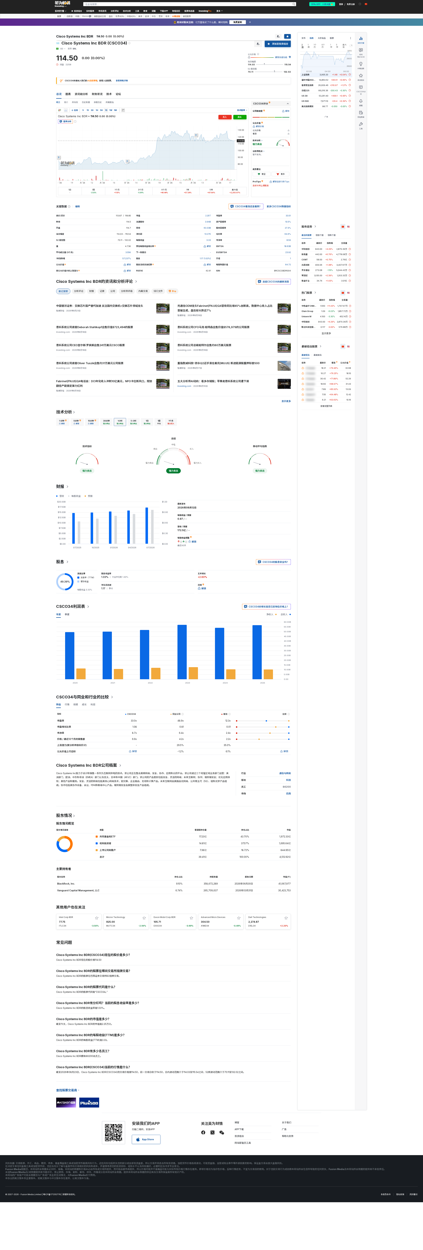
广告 (284, 1129)
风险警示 (414, 1194)
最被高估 (318, 355)
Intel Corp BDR (66, 917)
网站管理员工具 (243, 1142)
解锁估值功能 (281, 57)
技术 (109, 94)
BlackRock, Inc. (66, 883)
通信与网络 (285, 773)
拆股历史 (98, 102)
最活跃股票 (306, 235)
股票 (59, 16)
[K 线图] (59, 110)
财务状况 (97, 94)
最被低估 (305, 355)
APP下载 (239, 1129)
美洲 (140, 16)
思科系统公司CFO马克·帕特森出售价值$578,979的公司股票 (213, 327)
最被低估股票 (309, 346)
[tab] (62, 422)
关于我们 (286, 1122)
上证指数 (305, 74)
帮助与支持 (287, 1136)
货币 (304, 38)
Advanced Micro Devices (213, 917)
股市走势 (307, 226)
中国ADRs (131, 16)
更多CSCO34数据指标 (279, 206)
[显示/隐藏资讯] (123, 110)
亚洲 (161, 16)
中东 (154, 16)
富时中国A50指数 (309, 80)
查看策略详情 (122, 80)
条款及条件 (386, 1194)
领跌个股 (332, 235)
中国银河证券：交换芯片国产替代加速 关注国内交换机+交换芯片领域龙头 (99, 305)
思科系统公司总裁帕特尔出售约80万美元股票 (204, 345)
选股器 (70, 16)
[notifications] (360, 4)
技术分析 (64, 412)
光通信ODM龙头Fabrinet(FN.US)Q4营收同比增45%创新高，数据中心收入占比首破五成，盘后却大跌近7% (224, 308)
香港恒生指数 (307, 85)
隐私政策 (400, 1194)
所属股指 (110, 102)
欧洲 (147, 16)
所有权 (75, 102)
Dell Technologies (257, 917)
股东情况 (64, 815)
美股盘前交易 (100, 16)
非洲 (167, 16)
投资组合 (239, 1136)
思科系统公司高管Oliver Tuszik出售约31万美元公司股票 (89, 363)
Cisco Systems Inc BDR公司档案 (86, 765)
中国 (77, 16)
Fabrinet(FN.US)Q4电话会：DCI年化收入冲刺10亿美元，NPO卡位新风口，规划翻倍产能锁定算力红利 (104, 383)
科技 (288, 780)
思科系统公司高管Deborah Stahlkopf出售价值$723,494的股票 (94, 327)
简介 (66, 102)
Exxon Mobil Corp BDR (164, 917)
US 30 (305, 95)
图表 (68, 94)
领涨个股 (320, 235)
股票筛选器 (189, 10)
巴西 (288, 793)
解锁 (134, 751)
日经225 (305, 90)
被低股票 (187, 16)
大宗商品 (322, 38)
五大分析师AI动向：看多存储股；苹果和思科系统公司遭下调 (213, 381)
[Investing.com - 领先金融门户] (62, 4)
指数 (312, 38)
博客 (237, 1122)
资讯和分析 (81, 94)
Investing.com (184, 386)
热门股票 (307, 292)
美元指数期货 (307, 106)
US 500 (305, 101)
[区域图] (66, 110)
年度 (58, 614)
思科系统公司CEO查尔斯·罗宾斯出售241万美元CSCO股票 (90, 345)
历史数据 (86, 102)
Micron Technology (115, 917)
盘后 (111, 16)
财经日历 (176, 10)
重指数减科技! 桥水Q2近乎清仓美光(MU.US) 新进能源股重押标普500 (218, 363)
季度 (67, 614)
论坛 (118, 94)
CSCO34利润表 (70, 606)
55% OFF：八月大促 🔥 (322, 4)
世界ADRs (119, 16)
